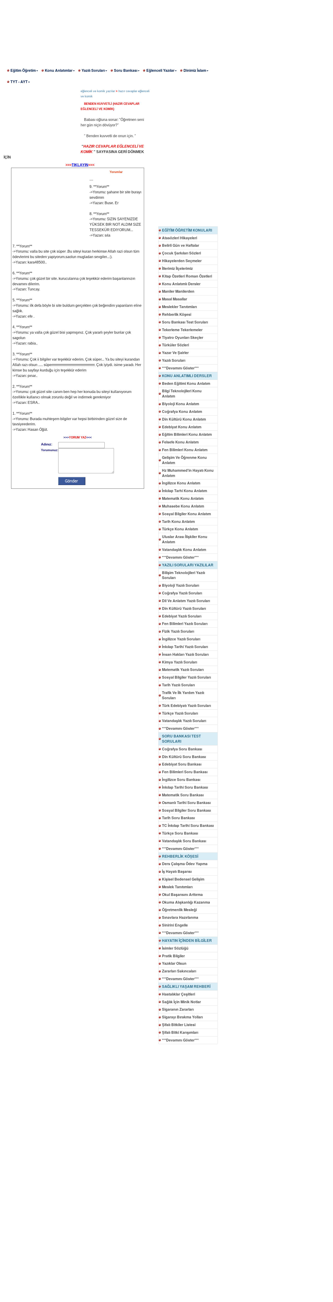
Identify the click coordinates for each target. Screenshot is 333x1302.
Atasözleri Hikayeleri (179, 237)
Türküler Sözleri (175, 344)
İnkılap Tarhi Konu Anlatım (184, 490)
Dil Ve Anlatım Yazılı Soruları (186, 600)
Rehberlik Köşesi (176, 314)
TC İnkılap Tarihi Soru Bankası (188, 825)
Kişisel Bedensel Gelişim (183, 879)
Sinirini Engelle (175, 925)
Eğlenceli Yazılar (160, 70)
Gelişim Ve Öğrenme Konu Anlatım (184, 460)
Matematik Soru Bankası (183, 794)
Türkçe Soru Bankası (180, 833)
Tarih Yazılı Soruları (178, 684)
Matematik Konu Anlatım (183, 498)
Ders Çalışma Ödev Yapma (185, 863)
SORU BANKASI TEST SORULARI (181, 738)
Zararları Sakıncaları (179, 971)
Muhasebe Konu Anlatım (183, 506)
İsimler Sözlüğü (175, 948)
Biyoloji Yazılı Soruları (180, 585)
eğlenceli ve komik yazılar (98, 91)
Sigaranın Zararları (178, 1009)
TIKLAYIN (80, 165)
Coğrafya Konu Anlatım (182, 411)
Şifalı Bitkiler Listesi (178, 1024)
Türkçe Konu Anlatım (180, 528)
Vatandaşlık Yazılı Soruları (184, 720)
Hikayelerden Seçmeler (182, 260)
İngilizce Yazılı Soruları (181, 638)
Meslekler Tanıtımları (179, 306)
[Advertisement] (136, 31)
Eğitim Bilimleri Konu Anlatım (187, 434)
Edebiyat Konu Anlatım (181, 426)
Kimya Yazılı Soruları (179, 662)
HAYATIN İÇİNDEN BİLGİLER (187, 940)
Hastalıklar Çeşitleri (178, 994)
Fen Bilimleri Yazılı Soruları (185, 623)
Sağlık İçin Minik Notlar (181, 1001)
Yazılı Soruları (93, 70)
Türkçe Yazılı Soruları (180, 713)
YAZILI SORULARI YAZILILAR (187, 564)
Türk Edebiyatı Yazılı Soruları (186, 705)
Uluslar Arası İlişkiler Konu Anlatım (184, 539)
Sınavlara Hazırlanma (180, 917)
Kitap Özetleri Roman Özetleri (187, 276)
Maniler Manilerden (178, 291)
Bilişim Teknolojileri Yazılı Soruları (183, 575)
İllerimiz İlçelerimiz (177, 268)
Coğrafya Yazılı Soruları (182, 593)
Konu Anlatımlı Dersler (181, 283)
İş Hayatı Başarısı (177, 871)
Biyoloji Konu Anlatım (180, 403)
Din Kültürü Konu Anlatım (184, 419)
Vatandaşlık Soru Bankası (184, 840)
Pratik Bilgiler (173, 955)
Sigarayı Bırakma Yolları (182, 1017)
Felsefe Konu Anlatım (180, 442)
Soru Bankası (125, 70)
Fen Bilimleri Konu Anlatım (185, 449)
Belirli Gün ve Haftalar (180, 245)
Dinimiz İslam (194, 70)
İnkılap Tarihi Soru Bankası (185, 787)
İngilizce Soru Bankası (181, 779)
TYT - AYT (19, 81)
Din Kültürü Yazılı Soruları (184, 608)
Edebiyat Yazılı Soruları (181, 616)
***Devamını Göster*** (180, 368)
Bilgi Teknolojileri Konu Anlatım (182, 393)
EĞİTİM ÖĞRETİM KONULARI (187, 230)
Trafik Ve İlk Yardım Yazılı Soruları (183, 695)
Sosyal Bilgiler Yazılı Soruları (186, 677)
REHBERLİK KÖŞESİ (180, 856)
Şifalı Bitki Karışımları (180, 1032)
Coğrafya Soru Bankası (182, 749)
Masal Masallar (174, 299)
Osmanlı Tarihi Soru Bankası (186, 802)
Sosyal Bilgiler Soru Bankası (186, 810)
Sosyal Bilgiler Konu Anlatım (186, 513)
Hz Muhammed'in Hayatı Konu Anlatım (188, 473)
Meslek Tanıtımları (177, 886)
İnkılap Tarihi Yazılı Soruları (185, 646)
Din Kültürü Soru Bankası (184, 756)
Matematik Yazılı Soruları (183, 669)
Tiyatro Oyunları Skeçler (182, 337)
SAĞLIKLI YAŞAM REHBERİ (186, 986)
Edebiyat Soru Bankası (181, 764)
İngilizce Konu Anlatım (181, 483)
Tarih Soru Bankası (178, 817)
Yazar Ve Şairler (175, 352)
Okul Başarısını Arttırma (182, 894)
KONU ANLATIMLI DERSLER (187, 375)
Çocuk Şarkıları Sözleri (181, 253)
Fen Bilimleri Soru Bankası (185, 771)
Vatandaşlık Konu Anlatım (184, 549)
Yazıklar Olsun (174, 963)
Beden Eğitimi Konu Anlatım (186, 383)
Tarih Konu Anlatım (178, 521)
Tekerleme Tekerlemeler (182, 329)
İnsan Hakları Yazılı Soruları (185, 654)
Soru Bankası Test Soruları (185, 322)
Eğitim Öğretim (23, 70)
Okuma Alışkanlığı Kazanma (186, 902)
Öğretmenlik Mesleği (179, 909)
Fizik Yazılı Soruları (178, 631)
